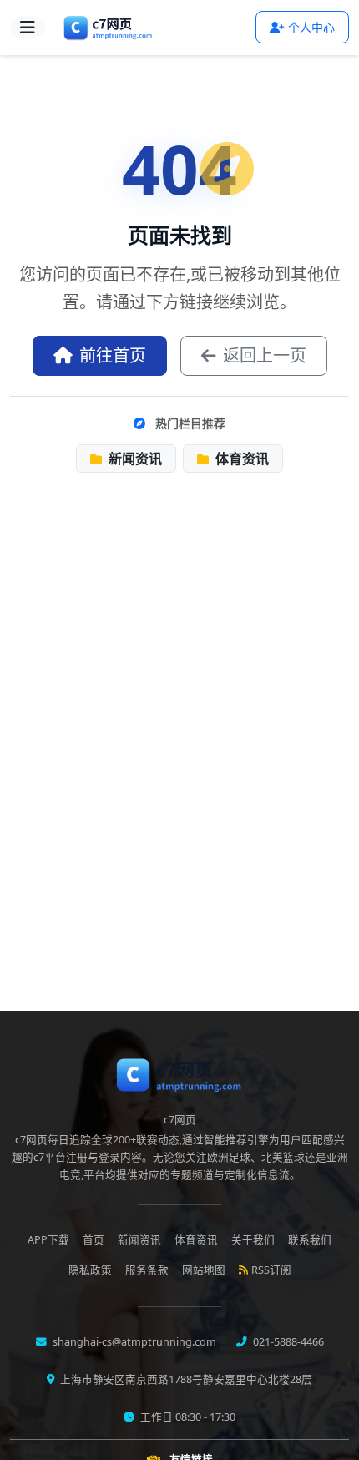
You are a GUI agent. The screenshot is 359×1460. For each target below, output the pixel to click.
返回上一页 (264, 355)
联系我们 (309, 1240)
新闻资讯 (133, 458)
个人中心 (311, 27)
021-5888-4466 (287, 1342)
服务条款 (147, 1270)
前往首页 (112, 355)
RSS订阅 (271, 1270)
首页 (93, 1240)
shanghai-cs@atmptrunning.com (133, 1342)
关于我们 (253, 1240)
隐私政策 (90, 1270)
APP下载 (48, 1240)
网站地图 (203, 1270)
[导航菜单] (27, 27)
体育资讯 (240, 458)
